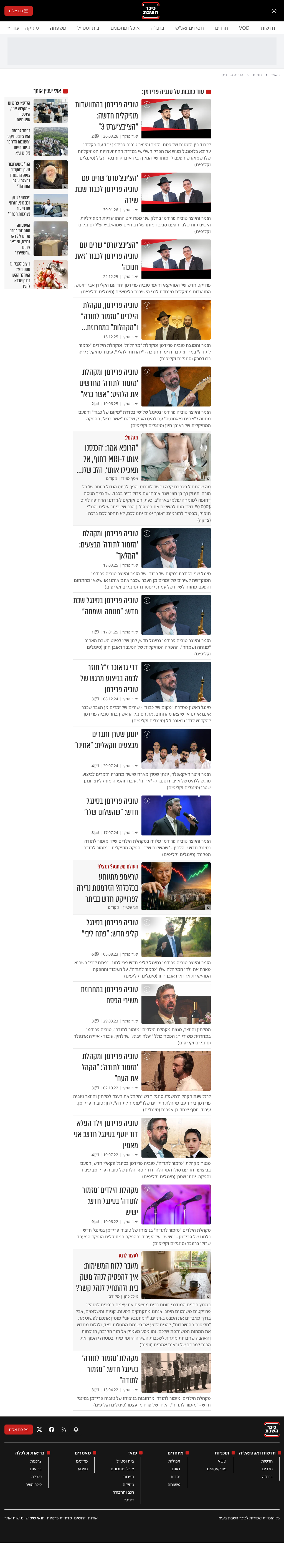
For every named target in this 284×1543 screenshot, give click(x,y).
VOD (244, 27)
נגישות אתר (13, 1518)
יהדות (175, 1476)
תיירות (128, 1476)
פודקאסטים (216, 1468)
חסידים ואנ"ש (189, 27)
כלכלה (36, 1476)
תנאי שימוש (35, 1518)
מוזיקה (128, 1484)
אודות (93, 1518)
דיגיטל (129, 1499)
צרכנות (36, 1461)
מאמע (83, 1468)
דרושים (80, 1518)
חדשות (268, 27)
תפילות (174, 1461)
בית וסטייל (88, 27)
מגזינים (82, 1461)
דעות (176, 1468)
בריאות (36, 1468)
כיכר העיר (34, 1484)
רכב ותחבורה (123, 1492)
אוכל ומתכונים (125, 27)
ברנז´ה (157, 27)
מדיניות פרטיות (59, 1518)
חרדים (221, 27)
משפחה (58, 27)
